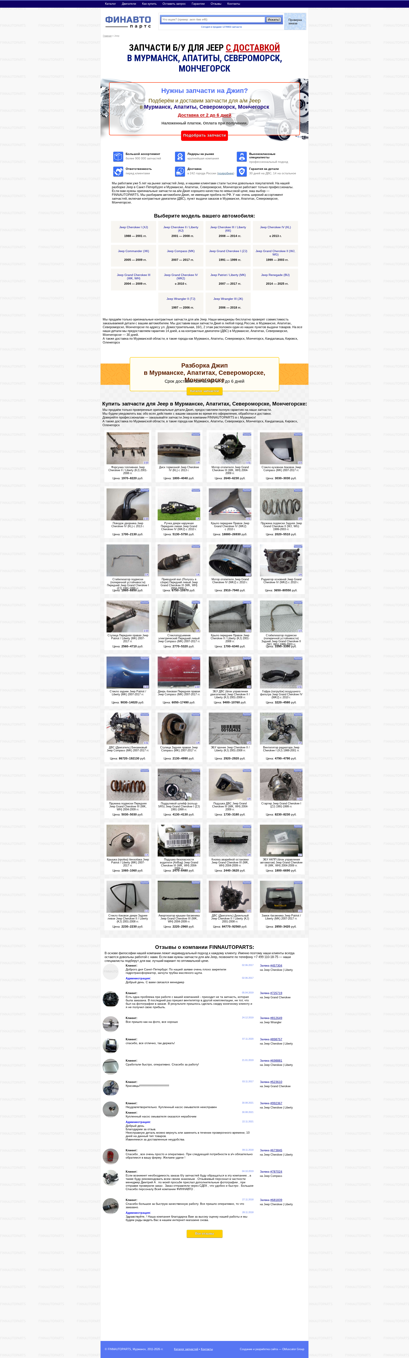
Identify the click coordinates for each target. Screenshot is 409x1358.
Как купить (149, 3)
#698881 (276, 1060)
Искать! (274, 19)
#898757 (276, 1039)
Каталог (110, 3)
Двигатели (129, 3)
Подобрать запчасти (204, 135)
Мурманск (139, 1349)
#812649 (276, 1018)
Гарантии (198, 3)
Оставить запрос (174, 3)
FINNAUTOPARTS (119, 1349)
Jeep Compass (273, 1176)
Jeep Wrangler (272, 1022)
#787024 (276, 1171)
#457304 (276, 965)
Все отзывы (204, 1233)
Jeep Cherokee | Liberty (278, 969)
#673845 (276, 1150)
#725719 (276, 993)
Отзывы (216, 3)
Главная (107, 36)
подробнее (225, 173)
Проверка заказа (295, 21)
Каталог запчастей (204, 391)
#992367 (276, 1103)
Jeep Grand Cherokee (277, 997)
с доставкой (253, 47)
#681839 (276, 1200)
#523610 (276, 1082)
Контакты (233, 3)
